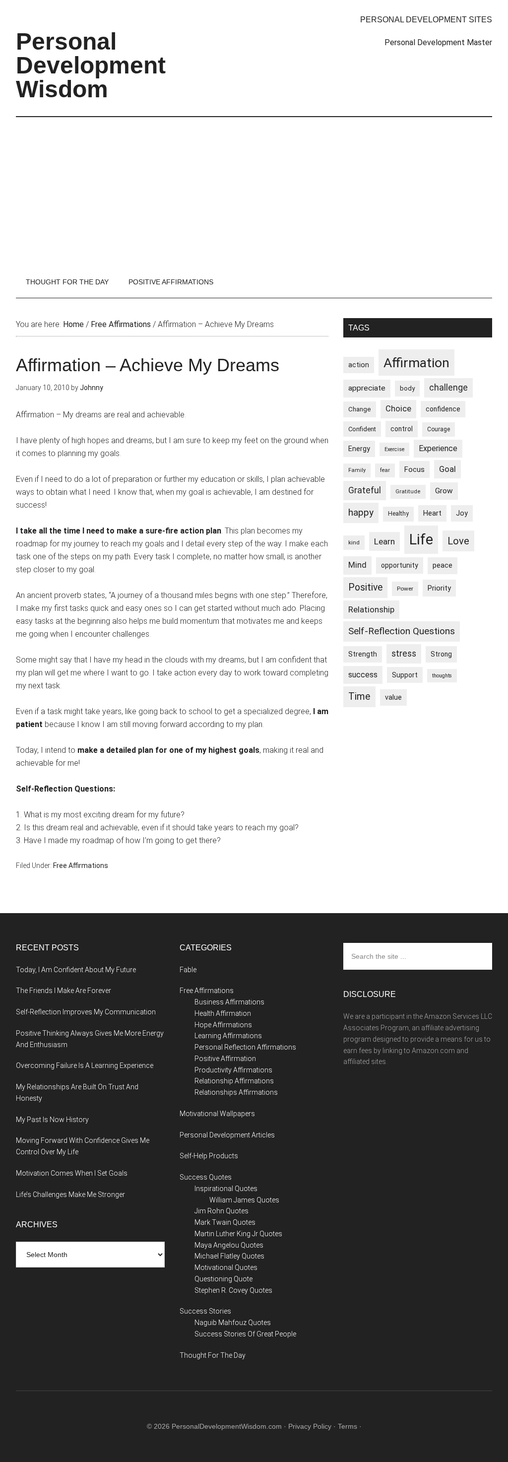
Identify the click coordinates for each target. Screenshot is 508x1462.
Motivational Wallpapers (217, 1114)
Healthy (398, 513)
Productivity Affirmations (233, 1070)
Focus (414, 469)
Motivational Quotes (225, 1267)
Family (357, 470)
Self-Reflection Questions (401, 631)
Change (359, 409)
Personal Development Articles (227, 1135)
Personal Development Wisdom (91, 65)
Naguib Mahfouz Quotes (232, 1323)
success (363, 674)
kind (354, 542)
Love (458, 541)
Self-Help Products (209, 1156)
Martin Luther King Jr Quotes (238, 1234)
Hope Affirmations (223, 1025)
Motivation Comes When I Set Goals (71, 1173)
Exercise (394, 449)
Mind (357, 565)
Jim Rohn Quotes (221, 1211)
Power (405, 588)
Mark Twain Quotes (224, 1222)
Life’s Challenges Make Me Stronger (70, 1194)
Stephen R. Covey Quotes (233, 1290)
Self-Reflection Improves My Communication (86, 1012)
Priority (439, 588)
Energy (359, 449)
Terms (347, 1426)
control (401, 429)
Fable (188, 970)
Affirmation (416, 362)
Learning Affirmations (228, 1036)
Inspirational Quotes (225, 1189)
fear (385, 470)
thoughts (442, 675)
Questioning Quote (223, 1279)
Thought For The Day (213, 1355)
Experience (438, 448)
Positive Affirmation (225, 1059)
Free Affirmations (80, 865)
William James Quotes (244, 1200)
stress (403, 654)
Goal (447, 469)
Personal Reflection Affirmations (245, 1047)
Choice (398, 408)
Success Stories (205, 1311)
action (358, 365)
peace (442, 565)
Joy (462, 513)
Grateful (364, 490)
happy (361, 512)
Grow (444, 490)
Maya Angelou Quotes (228, 1245)
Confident (362, 429)
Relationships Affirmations (236, 1092)
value (393, 697)
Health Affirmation (222, 1013)
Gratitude (408, 491)
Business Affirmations (229, 1002)
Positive (365, 587)
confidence (443, 409)
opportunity (399, 565)
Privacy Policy (309, 1426)
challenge (448, 388)
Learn (384, 541)
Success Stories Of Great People (245, 1334)
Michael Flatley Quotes (229, 1256)
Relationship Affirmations (234, 1081)
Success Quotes (206, 1177)
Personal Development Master (438, 42)
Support (405, 675)
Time (359, 696)
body (407, 388)
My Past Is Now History (52, 1120)
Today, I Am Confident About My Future (76, 970)
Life (421, 539)
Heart (432, 513)
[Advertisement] (254, 191)
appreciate (366, 388)
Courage (438, 429)
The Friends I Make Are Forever (63, 991)
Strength (362, 654)
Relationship (371, 609)
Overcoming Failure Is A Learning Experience (84, 1065)
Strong (441, 654)
